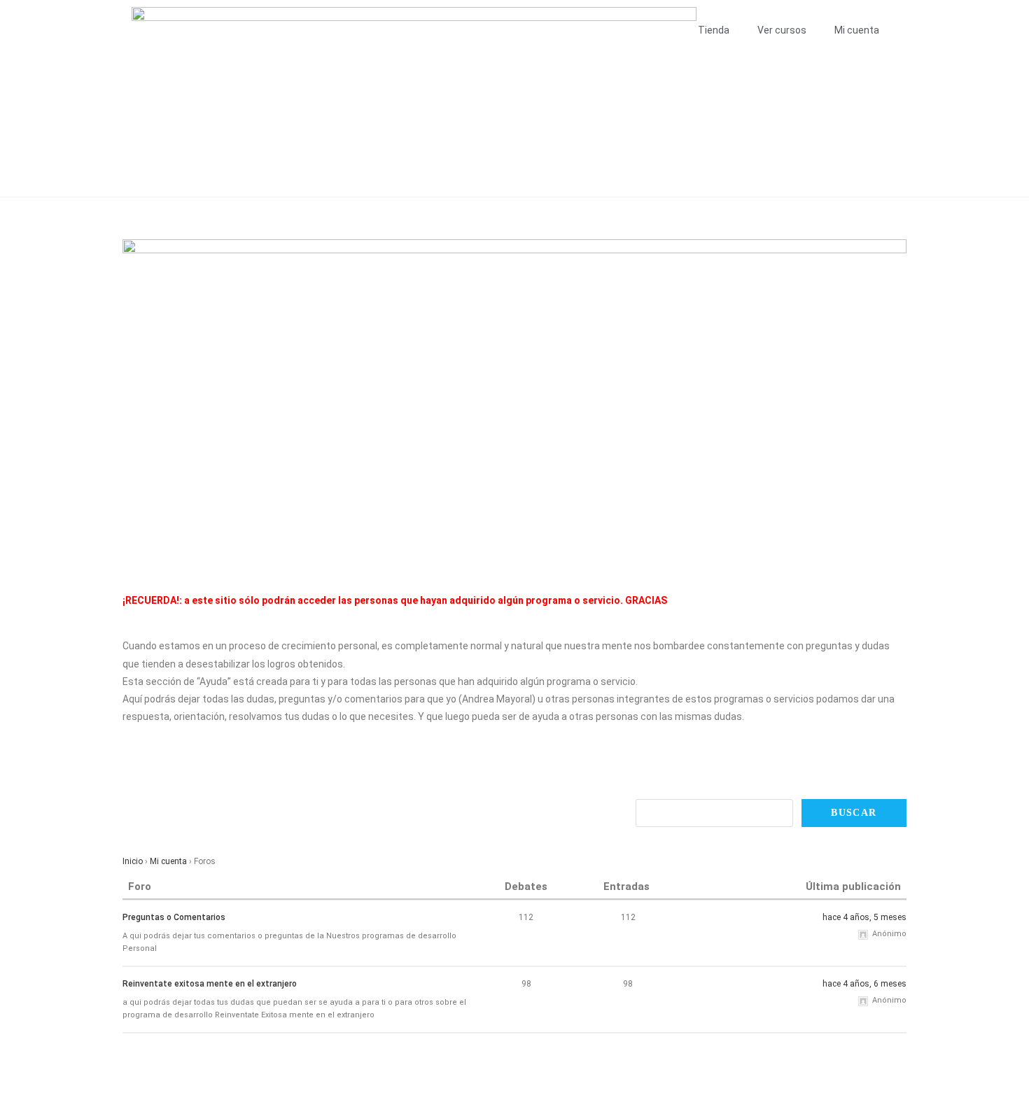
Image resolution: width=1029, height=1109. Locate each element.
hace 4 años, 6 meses (864, 984)
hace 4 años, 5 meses (864, 917)
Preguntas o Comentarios (173, 917)
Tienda (713, 30)
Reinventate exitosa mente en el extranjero (209, 984)
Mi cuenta (856, 30)
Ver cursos (781, 30)
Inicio (132, 861)
